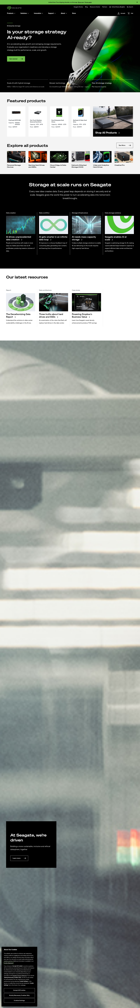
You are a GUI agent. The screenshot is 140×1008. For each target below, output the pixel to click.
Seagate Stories (78, 7)
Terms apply (88, 2)
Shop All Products (106, 133)
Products (10, 13)
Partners (104, 7)
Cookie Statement (8, 963)
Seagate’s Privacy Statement (19, 976)
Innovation (37, 13)
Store (74, 13)
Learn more (13, 56)
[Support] (55, 13)
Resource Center (95, 7)
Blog (86, 7)
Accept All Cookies (19, 990)
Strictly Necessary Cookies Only (19, 995)
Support (51, 13)
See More (122, 145)
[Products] (14, 13)
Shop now (81, 2)
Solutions (23, 13)
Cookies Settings (19, 1001)
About (63, 13)
